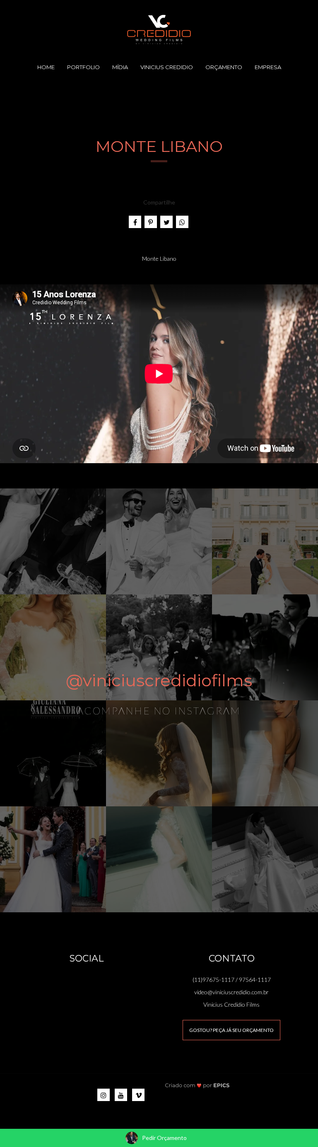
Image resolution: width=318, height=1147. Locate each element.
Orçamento (223, 67)
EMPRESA (268, 67)
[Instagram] (103, 1095)
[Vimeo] (138, 1095)
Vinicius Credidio (166, 67)
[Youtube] (121, 1095)
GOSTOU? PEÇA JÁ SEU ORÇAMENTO (231, 1030)
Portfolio (83, 67)
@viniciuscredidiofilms (159, 680)
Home (46, 67)
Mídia (120, 67)
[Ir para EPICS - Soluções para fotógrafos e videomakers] (197, 1085)
